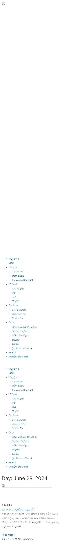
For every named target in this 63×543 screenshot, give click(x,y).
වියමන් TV (17, 318)
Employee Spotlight (22, 280)
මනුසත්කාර (18, 271)
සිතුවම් (15, 301)
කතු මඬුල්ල (18, 288)
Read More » (8, 534)
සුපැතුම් (15, 339)
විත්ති (11, 263)
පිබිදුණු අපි (14, 267)
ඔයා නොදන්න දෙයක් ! (18, 509)
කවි (14, 297)
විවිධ (11, 322)
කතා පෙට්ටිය (19, 314)
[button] (31, 364)
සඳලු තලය (14, 258)
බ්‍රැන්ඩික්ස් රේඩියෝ (22, 348)
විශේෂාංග (13, 305)
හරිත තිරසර (18, 275)
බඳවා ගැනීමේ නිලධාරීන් (24, 327)
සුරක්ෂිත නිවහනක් (18, 356)
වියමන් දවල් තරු (20, 331)
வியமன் (12, 352)
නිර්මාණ (13, 284)
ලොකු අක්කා (19, 309)
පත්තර (15, 344)
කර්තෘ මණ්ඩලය (20, 335)
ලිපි (13, 292)
